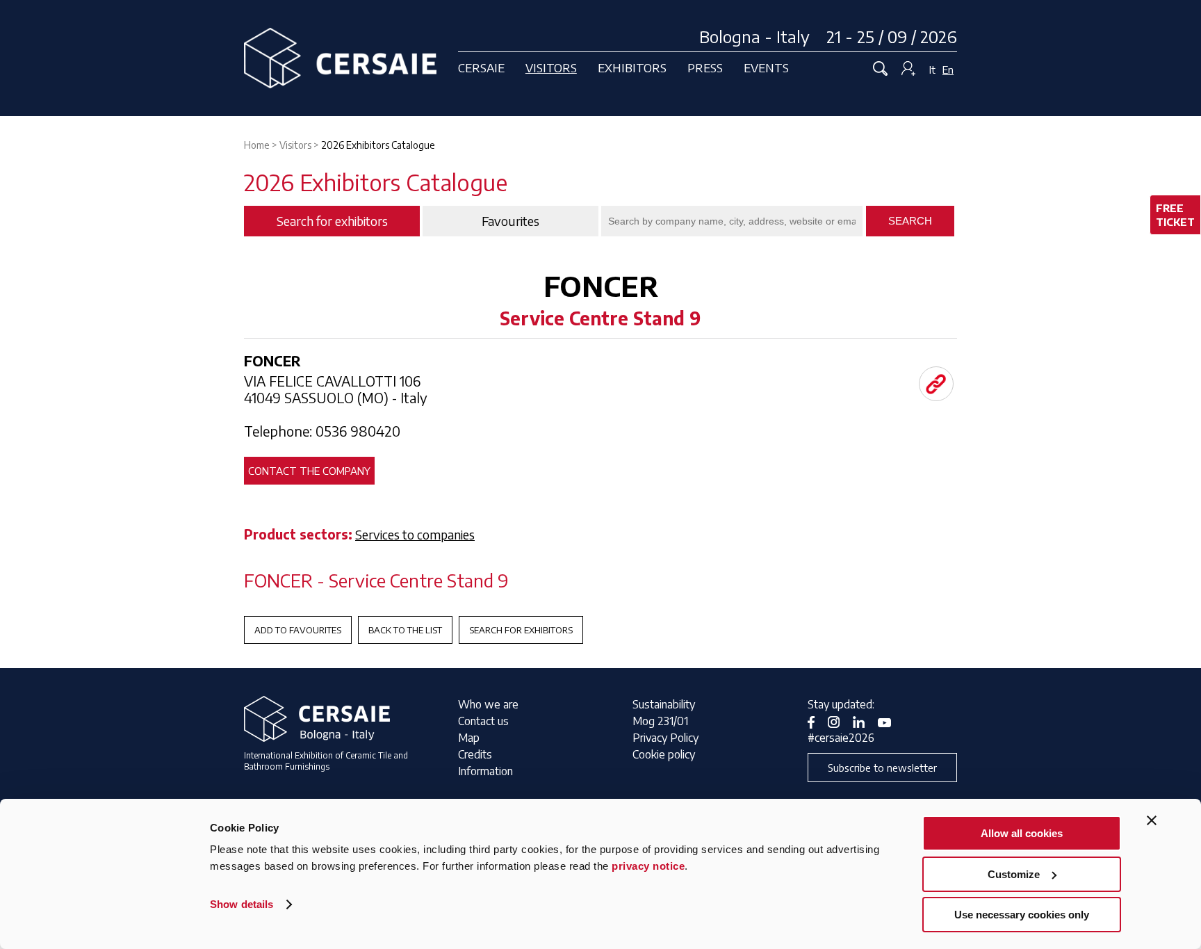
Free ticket (1175, 215)
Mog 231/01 (660, 721)
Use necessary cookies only (1021, 914)
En (948, 69)
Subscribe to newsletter (882, 767)
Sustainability (663, 704)
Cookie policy (663, 754)
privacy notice (648, 866)
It (932, 69)
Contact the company (309, 470)
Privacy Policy (665, 738)
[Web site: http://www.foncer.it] (936, 383)
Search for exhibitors (521, 629)
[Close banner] (1152, 820)
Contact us (483, 721)
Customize (1014, 874)
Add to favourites (297, 629)
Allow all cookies (1022, 833)
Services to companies (415, 534)
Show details (241, 904)
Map (469, 738)
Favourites (510, 221)
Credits (475, 754)
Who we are (488, 704)
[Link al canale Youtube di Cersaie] (889, 721)
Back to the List (405, 629)
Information (485, 771)
